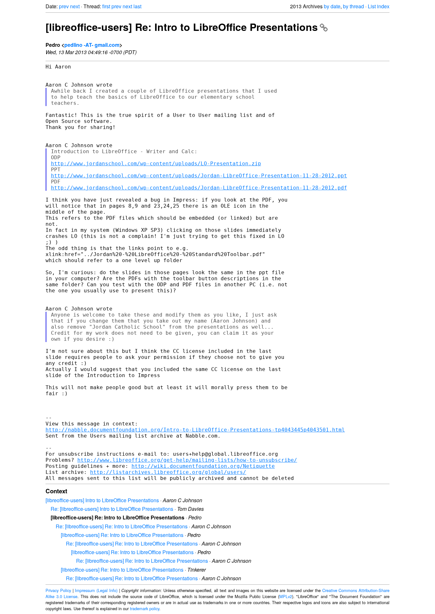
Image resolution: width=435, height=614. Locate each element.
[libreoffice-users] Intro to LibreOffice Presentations (102, 500)
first (106, 6)
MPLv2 (285, 596)
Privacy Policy (58, 590)
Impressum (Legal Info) (96, 590)
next (75, 6)
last (137, 6)
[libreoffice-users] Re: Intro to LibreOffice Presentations (182, 26)
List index (378, 6)
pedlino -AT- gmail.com (91, 44)
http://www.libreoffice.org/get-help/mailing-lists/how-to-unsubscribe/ (187, 460)
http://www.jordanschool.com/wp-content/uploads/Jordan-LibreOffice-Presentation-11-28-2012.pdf (199, 188)
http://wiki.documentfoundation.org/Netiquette (203, 466)
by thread (353, 6)
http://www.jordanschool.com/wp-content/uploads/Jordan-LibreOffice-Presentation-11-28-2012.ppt (199, 176)
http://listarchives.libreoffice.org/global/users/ (168, 472)
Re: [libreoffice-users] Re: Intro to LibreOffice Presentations (122, 526)
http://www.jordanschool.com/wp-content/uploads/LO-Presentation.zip (156, 164)
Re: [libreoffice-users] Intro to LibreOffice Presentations (112, 508)
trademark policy (144, 608)
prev (64, 6)
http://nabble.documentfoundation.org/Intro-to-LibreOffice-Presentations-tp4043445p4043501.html (195, 430)
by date (332, 6)
